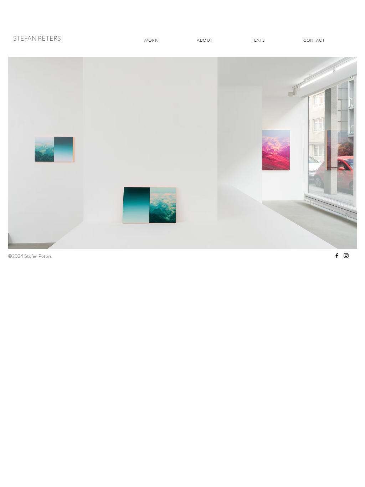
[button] (182, 153)
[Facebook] (337, 255)
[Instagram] (346, 255)
